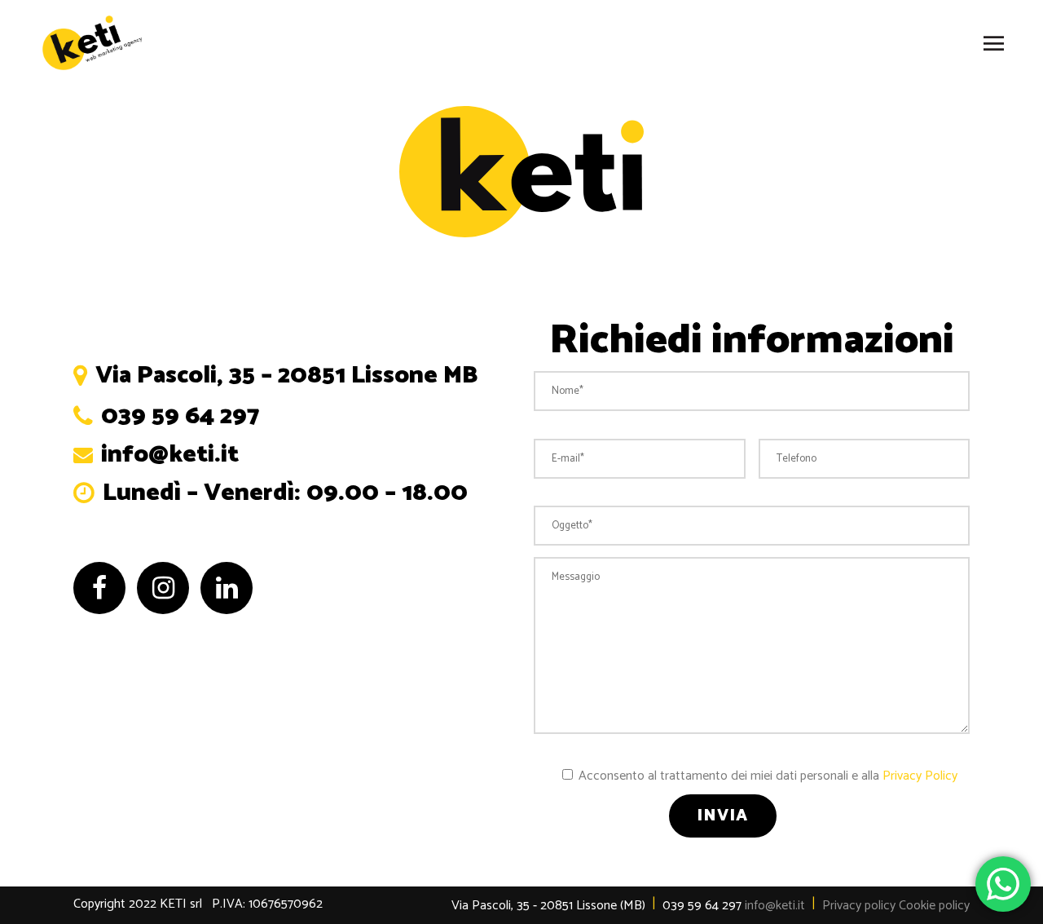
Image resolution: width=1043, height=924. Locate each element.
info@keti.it (775, 906)
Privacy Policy (919, 776)
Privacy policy (859, 906)
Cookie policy (934, 906)
